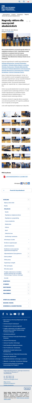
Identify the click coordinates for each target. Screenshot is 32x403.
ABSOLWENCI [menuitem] (7, 290)
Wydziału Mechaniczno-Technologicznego (13, 70)
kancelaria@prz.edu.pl (12, 379)
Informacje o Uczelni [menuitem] (9, 239)
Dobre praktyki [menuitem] (8, 256)
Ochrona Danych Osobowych (11, 324)
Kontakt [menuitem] (6, 278)
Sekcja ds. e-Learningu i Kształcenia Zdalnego (15, 361)
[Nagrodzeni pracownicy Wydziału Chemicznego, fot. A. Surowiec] (16, 131)
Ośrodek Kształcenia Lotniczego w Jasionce (15, 359)
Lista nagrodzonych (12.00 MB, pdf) (17, 176)
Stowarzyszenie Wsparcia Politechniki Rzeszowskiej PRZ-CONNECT (13, 364)
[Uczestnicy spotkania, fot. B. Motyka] (6, 148)
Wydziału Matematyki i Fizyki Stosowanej (19, 68)
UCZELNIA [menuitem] (6, 199)
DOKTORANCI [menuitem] (7, 287)
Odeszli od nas (9, 233)
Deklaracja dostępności (9, 383)
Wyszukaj (19, 1)
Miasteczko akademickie (9, 356)
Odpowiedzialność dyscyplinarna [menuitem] (13, 253)
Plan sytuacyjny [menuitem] (8, 266)
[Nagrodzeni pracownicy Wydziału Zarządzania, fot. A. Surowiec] (25, 148)
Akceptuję (27, 388)
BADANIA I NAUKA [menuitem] (8, 303)
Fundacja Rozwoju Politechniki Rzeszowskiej (15, 354)
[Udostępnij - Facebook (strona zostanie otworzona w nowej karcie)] (22, 183)
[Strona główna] (9, 8)
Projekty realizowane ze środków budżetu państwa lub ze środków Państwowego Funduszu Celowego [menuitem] (13, 273)
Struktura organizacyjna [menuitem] (10, 243)
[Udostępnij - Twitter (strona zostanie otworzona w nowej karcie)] (24, 183)
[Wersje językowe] (28, 1)
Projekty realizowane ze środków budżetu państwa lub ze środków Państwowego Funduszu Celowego (14, 330)
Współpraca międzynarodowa (13, 215)
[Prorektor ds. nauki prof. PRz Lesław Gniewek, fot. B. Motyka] (16, 114)
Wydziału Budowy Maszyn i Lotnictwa (19, 65)
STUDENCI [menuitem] (6, 284)
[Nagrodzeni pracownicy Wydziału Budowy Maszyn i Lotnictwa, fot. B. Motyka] (16, 123)
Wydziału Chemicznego (8, 67)
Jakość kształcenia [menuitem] (9, 246)
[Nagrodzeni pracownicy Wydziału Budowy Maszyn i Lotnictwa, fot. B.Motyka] (25, 165)
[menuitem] (28, 199)
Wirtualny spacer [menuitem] (8, 269)
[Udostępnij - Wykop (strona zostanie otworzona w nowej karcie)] (26, 183)
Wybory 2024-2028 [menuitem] (9, 203)
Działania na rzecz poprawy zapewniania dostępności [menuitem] (11, 249)
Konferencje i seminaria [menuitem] (11, 236)
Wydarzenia (10, 31)
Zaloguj (24, 1)
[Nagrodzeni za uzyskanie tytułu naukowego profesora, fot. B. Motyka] (16, 40)
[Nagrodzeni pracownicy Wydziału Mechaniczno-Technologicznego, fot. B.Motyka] (6, 165)
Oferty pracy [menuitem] (7, 259)
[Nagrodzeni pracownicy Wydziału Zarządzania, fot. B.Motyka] (25, 157)
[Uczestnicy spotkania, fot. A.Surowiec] (25, 123)
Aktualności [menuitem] (7, 209)
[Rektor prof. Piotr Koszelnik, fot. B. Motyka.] (6, 114)
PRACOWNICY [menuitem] (7, 293)
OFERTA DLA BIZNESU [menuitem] (9, 299)
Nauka (6, 212)
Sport (6, 230)
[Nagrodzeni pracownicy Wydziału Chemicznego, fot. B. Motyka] (25, 131)
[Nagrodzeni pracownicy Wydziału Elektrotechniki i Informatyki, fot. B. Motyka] (6, 140)
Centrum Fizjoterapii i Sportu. (16, 72)
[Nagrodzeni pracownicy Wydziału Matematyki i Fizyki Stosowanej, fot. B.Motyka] (6, 157)
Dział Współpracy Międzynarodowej (12, 345)
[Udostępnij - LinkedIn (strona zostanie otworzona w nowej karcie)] (29, 183)
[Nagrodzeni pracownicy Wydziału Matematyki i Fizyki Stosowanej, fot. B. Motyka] (16, 157)
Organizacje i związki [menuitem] (9, 262)
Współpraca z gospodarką (12, 218)
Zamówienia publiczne (9, 334)
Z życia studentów (10, 221)
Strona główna (6, 14)
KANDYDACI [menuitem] (6, 281)
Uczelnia (13, 14)
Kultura (7, 227)
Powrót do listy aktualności (17, 190)
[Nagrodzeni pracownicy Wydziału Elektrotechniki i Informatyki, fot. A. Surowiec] (16, 140)
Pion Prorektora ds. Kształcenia (11, 347)
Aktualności (20, 14)
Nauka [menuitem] (6, 206)
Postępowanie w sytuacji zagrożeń (12, 326)
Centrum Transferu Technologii (11, 343)
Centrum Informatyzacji (9, 340)
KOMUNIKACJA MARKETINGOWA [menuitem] (12, 306)
